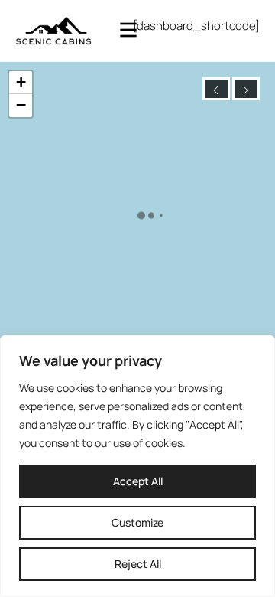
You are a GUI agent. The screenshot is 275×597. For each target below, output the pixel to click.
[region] (137, 466)
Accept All (138, 481)
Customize (137, 522)
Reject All (138, 563)
